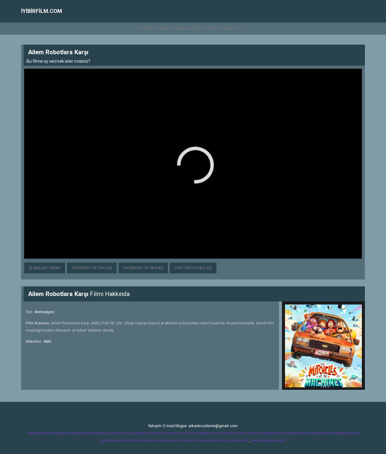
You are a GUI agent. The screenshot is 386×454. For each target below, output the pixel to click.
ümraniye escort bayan (90, 433)
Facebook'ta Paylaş (143, 268)
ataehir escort (246, 433)
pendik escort (298, 433)
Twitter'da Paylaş (193, 268)
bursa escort (172, 433)
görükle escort (147, 433)
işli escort (239, 440)
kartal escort (323, 433)
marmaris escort (167, 440)
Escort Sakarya (198, 433)
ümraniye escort (115, 440)
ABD (48, 341)
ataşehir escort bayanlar (48, 433)
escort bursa (122, 433)
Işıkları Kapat (46, 268)
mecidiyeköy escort (268, 440)
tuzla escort (222, 433)
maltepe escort (272, 433)
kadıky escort (347, 433)
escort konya (194, 440)
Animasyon (45, 312)
